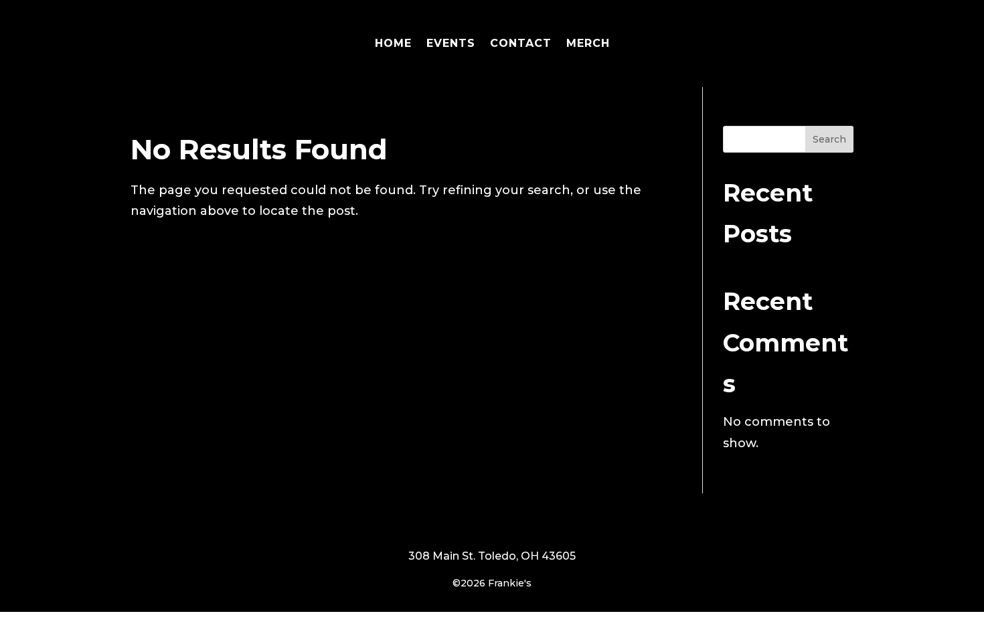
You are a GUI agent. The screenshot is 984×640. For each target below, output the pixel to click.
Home (393, 43)
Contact (521, 43)
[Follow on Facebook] (492, 522)
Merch (588, 43)
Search (829, 139)
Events (450, 43)
